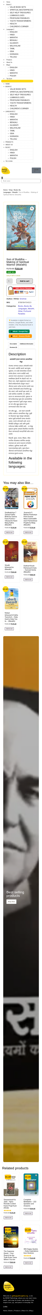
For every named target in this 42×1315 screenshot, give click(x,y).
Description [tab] (13, 344)
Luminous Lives (17, 15)
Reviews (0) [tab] (13, 347)
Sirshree (23, 299)
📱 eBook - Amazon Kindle (20, 336)
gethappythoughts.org (20, 1296)
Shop (10, 190)
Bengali (13, 40)
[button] (17, 81)
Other (20, 311)
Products (9, 60)
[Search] (2, 178)
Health (13, 24)
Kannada (14, 54)
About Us (9, 62)
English (13, 32)
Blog (7, 65)
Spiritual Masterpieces (21, 10)
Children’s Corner (19, 26)
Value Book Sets (18, 7)
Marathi (14, 37)
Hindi (12, 35)
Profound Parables (20, 18)
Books (8, 4)
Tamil (12, 48)
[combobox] (21, 181)
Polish (13, 76)
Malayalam (15, 46)
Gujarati (14, 43)
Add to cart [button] (9, 532)
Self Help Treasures (20, 13)
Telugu (13, 57)
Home (8, 2)
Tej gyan (9, 78)
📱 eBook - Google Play (19, 331)
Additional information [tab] (26, 344)
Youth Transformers (20, 21)
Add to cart (24, 281)
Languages (9, 29)
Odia (12, 51)
